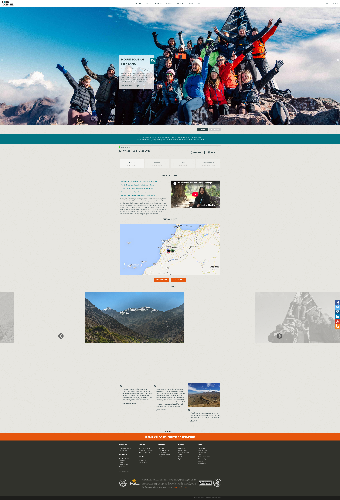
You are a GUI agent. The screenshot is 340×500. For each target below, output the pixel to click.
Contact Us (335, 3)
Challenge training (183, 452)
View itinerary (161, 280)
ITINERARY (157, 162)
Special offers (123, 450)
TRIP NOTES (197, 152)
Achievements (162, 452)
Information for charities (146, 450)
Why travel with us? (163, 450)
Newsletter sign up (144, 462)
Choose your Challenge (125, 448)
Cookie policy (202, 463)
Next (338, 59)
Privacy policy (202, 459)
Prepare (190, 3)
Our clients (122, 467)
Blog (198, 3)
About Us (169, 3)
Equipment (181, 459)
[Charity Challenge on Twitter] (337, 305)
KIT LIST (213, 152)
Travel (180, 455)
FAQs (199, 455)
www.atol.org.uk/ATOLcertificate (180, 487)
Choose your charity (144, 448)
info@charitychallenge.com (156, 140)
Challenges (138, 3)
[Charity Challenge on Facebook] (337, 301)
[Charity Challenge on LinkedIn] (337, 315)
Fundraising (181, 448)
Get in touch (142, 460)
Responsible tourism (164, 455)
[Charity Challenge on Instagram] (337, 310)
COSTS (183, 162)
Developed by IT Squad (199, 497)
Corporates (158, 3)
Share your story (202, 450)
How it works (201, 448)
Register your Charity (144, 452)
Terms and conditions (204, 457)
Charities (148, 3)
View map (178, 280)
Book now (215, 129)
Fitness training (182, 450)
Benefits (121, 462)
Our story (161, 448)
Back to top (171, 431)
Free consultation (124, 471)
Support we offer (123, 465)
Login (326, 3)
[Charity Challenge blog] (337, 325)
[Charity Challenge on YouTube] (337, 320)
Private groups (202, 452)
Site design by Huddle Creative (213, 497)
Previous (1, 59)
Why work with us (124, 458)
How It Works (180, 3)
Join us (160, 457)
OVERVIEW (131, 162)
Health (180, 457)
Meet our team (162, 459)
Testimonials (122, 469)
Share (203, 129)
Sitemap (200, 461)
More (200, 444)
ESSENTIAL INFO (208, 162)
